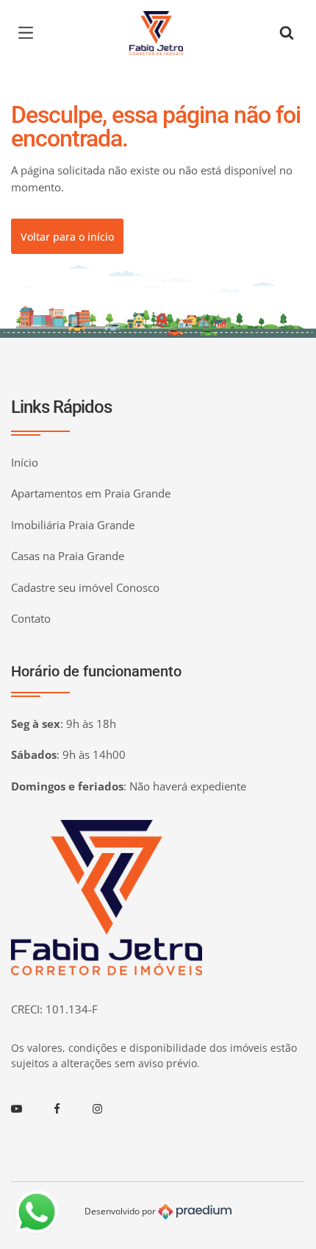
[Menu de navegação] (29, 33)
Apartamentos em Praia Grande (90, 493)
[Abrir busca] (286, 33)
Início (24, 462)
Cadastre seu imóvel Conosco (85, 587)
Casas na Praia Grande (67, 555)
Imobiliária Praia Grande (72, 524)
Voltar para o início (67, 237)
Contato (31, 618)
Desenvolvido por (121, 1211)
